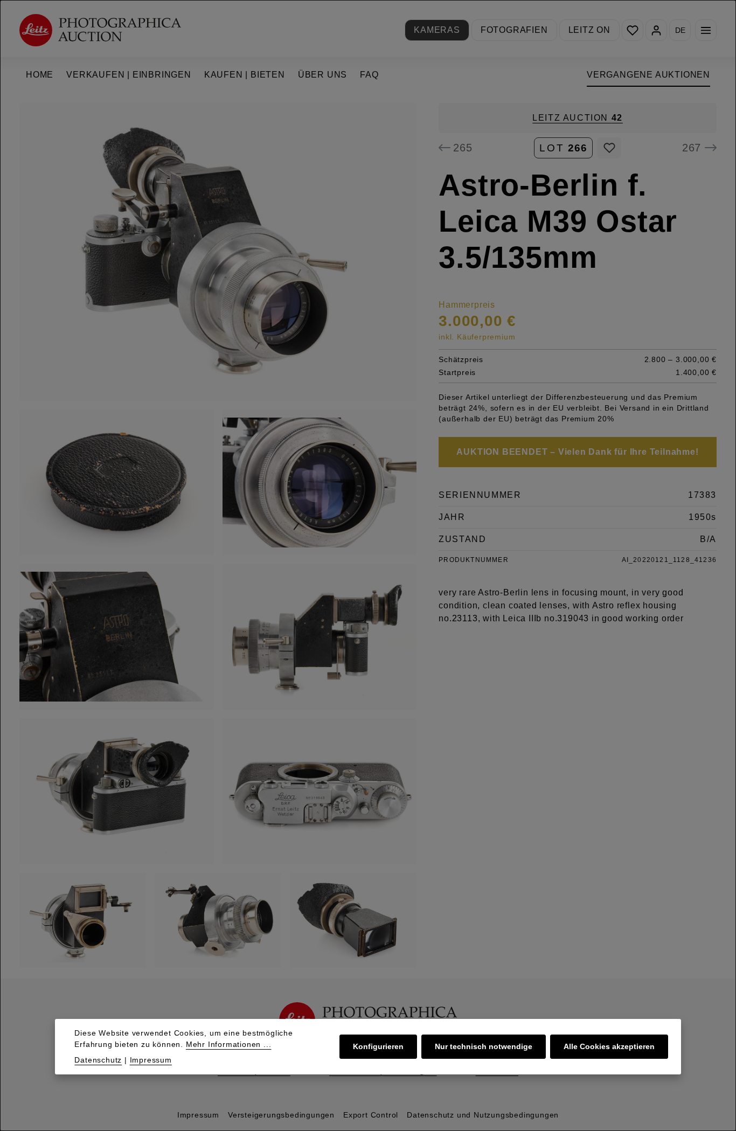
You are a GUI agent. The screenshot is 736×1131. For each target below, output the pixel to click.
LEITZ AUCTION (577, 117)
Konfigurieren (378, 1046)
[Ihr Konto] (656, 30)
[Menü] (706, 30)
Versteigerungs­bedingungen (281, 1115)
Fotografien (514, 29)
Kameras (437, 29)
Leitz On (589, 29)
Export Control (370, 1115)
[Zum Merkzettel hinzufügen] (609, 147)
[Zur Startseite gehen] (100, 30)
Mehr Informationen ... (229, 1044)
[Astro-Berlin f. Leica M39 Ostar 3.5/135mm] (217, 252)
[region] (218, 535)
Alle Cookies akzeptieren (609, 1046)
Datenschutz (98, 1060)
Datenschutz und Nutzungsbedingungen (483, 1115)
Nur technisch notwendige (483, 1046)
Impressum (198, 1115)
